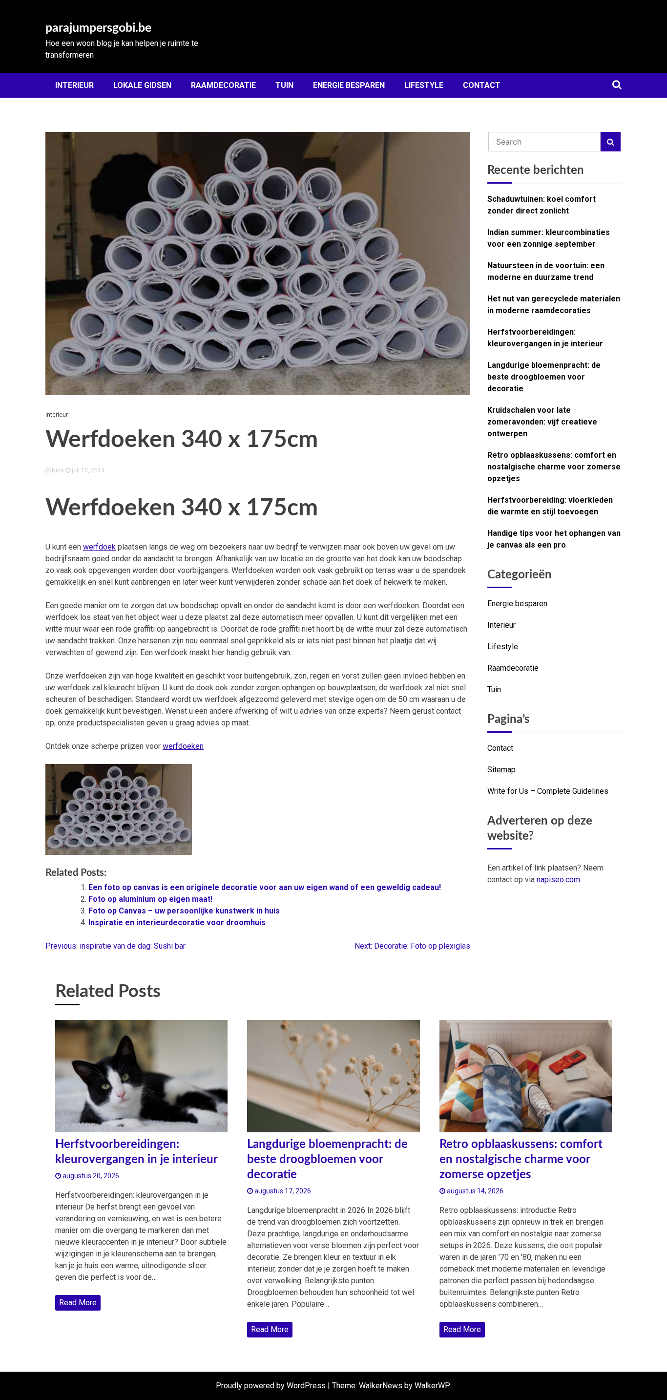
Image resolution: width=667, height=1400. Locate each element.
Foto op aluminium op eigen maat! (150, 899)
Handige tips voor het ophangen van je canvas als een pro (554, 539)
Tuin (284, 85)
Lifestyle (423, 85)
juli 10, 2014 (87, 470)
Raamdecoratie (223, 85)
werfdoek (99, 547)
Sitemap (501, 769)
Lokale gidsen (142, 85)
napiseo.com (558, 879)
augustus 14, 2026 (474, 1191)
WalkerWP (432, 1385)
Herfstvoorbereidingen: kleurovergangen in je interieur (545, 337)
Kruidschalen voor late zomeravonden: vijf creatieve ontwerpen (542, 421)
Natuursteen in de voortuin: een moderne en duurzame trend (545, 271)
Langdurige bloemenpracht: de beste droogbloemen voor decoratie (544, 377)
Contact (481, 85)
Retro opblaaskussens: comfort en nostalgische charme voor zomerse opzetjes (554, 466)
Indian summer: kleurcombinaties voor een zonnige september (548, 238)
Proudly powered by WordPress (271, 1385)
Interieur (74, 85)
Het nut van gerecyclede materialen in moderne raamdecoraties (553, 304)
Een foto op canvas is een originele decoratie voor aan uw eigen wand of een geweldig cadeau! (264, 887)
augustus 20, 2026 (90, 1176)
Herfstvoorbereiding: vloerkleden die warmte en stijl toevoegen (550, 505)
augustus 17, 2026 (282, 1191)
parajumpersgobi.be (98, 28)
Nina (57, 470)
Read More (78, 1302)
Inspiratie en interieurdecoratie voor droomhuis (177, 922)
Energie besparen (349, 85)
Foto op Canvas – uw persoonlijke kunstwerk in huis (184, 910)
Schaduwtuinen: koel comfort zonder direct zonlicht (541, 204)
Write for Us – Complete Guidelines (547, 791)
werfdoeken (183, 746)
